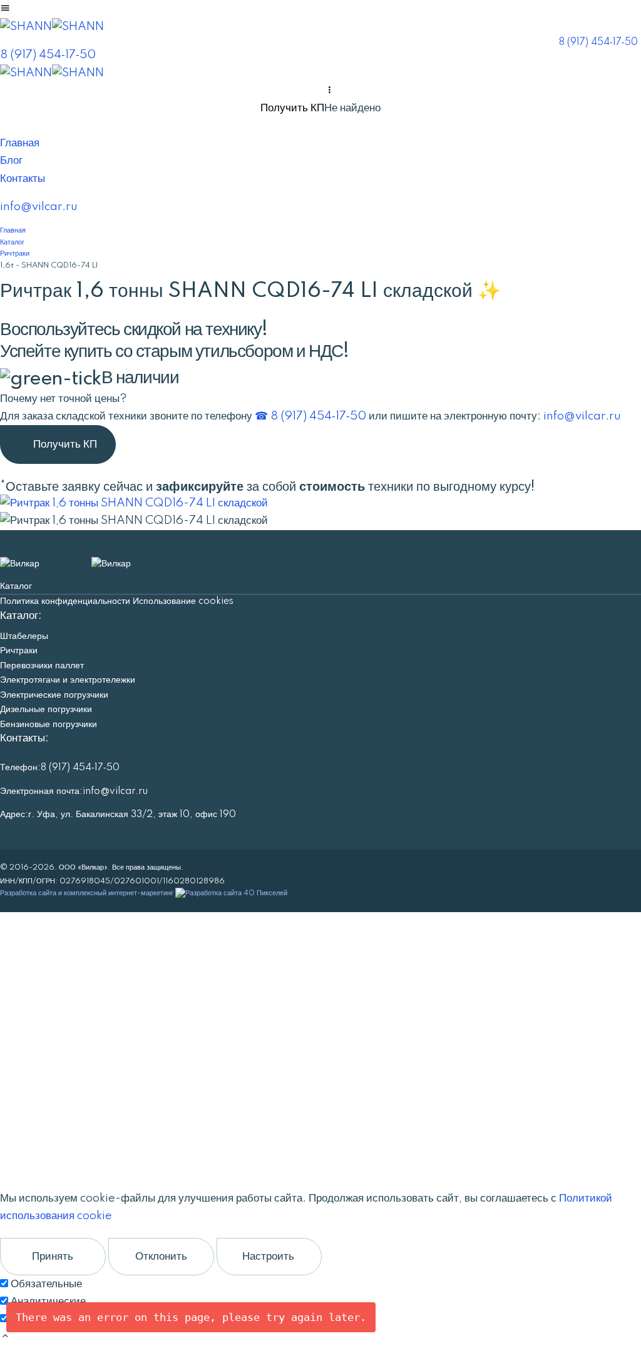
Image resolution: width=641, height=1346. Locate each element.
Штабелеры (24, 636)
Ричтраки (19, 651)
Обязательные (46, 1284)
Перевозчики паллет (42, 666)
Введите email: (39, 1008)
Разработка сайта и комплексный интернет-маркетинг (87, 893)
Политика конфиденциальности (65, 601)
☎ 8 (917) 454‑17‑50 (310, 416)
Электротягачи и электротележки (67, 680)
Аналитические (48, 1301)
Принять (52, 1256)
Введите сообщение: (51, 1055)
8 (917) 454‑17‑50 (598, 43)
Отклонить (161, 1256)
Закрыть (53, 1132)
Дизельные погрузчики (46, 710)
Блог (11, 160)
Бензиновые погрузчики (48, 725)
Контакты (22, 178)
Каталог (16, 586)
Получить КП (292, 108)
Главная (19, 143)
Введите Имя (34, 964)
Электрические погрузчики (54, 695)
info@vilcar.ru (39, 207)
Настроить (268, 1256)
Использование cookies (183, 601)
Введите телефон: (47, 985)
